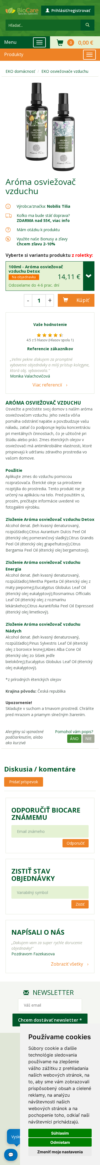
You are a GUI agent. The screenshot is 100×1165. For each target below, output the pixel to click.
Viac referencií (47, 385)
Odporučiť (75, 843)
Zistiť (80, 904)
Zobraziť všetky (67, 964)
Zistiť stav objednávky (33, 874)
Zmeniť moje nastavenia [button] (60, 1151)
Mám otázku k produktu (38, 229)
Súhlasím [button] (60, 1133)
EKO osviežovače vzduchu (64, 71)
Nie (88, 738)
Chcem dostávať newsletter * (50, 1020)
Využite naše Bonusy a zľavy (42, 241)
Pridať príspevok (23, 781)
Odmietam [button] (60, 1142)
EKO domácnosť (20, 71)
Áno (74, 738)
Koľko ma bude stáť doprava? (43, 215)
